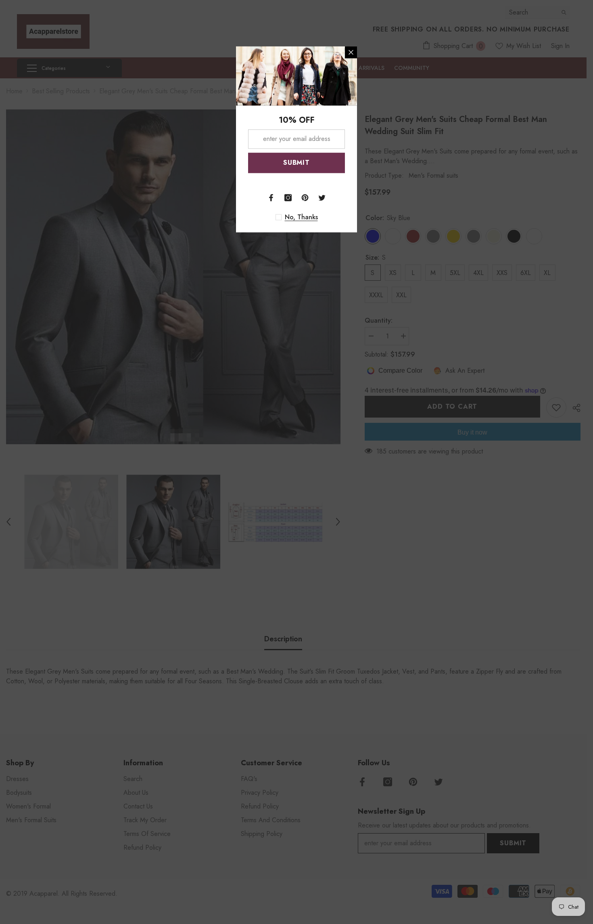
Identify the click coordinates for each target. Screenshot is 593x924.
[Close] (351, 52)
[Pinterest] (304, 197)
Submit (296, 162)
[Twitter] (321, 197)
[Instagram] (288, 197)
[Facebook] (271, 197)
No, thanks (301, 217)
